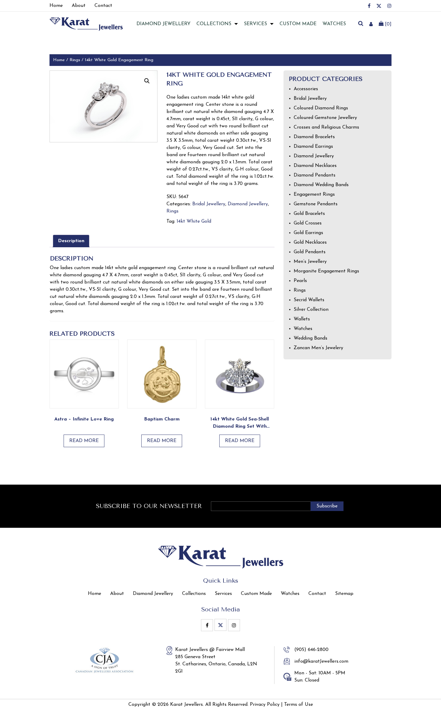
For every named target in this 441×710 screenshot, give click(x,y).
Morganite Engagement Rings (326, 271)
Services (255, 24)
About (117, 593)
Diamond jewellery (163, 24)
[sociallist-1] (369, 5)
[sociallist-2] (378, 6)
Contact (317, 593)
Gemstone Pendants (316, 204)
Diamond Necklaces (315, 165)
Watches (334, 24)
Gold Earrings (308, 232)
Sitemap (344, 593)
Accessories (306, 89)
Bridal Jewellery (208, 204)
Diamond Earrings (313, 146)
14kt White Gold (194, 221)
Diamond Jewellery (248, 204)
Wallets (302, 319)
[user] (371, 24)
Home (59, 60)
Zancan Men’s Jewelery (318, 348)
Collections (213, 24)
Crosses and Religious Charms (326, 127)
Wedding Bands (310, 338)
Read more (84, 440)
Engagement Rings (314, 194)
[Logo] (86, 23)
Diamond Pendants (314, 175)
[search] (360, 24)
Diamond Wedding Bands (321, 185)
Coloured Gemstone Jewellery (325, 117)
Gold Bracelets (309, 213)
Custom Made (298, 24)
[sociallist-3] (389, 5)
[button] (147, 81)
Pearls (300, 280)
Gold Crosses (308, 223)
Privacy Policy (265, 704)
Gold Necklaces (310, 242)
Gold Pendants (310, 252)
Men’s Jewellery (310, 261)
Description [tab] (71, 241)
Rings (75, 60)
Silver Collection (311, 309)
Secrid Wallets (309, 300)
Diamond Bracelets (314, 137)
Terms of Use (298, 704)
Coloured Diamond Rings (321, 108)
